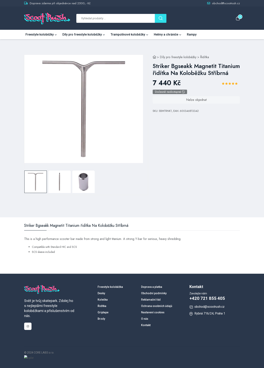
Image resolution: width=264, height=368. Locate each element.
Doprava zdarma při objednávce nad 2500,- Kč (60, 3)
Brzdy (101, 318)
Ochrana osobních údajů (156, 306)
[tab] (35, 182)
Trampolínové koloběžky (128, 34)
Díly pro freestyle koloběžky (82, 34)
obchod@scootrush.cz (226, 3)
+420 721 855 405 (207, 298)
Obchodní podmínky (154, 293)
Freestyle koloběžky (40, 34)
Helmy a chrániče (166, 34)
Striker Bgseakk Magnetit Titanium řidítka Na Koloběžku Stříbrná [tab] (76, 225)
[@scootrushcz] (28, 326)
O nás (144, 318)
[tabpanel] (83, 109)
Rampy (192, 34)
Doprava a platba (151, 286)
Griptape (103, 312)
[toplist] (28, 358)
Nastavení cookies (152, 312)
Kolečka (103, 299)
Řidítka (204, 57)
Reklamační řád (151, 299)
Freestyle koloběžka (110, 286)
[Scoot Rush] (154, 57)
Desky (101, 293)
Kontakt (146, 325)
